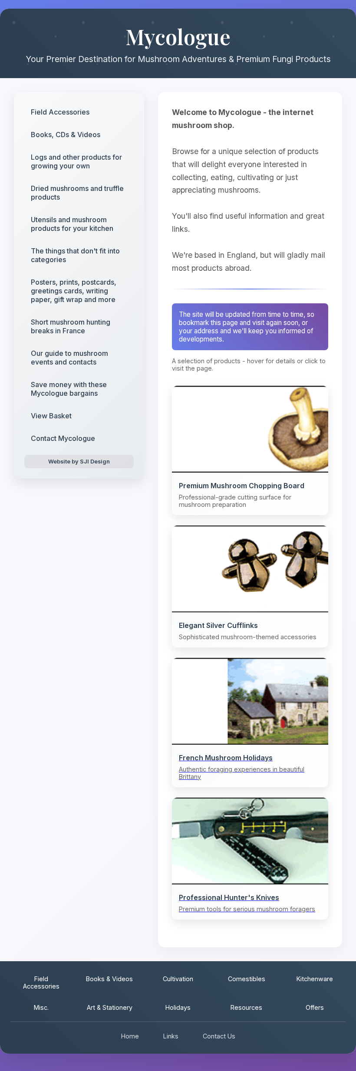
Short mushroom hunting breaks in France (70, 326)
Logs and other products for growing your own (76, 161)
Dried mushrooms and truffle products (77, 192)
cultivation (178, 978)
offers (315, 1007)
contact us (219, 1036)
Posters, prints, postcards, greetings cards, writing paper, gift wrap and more (73, 291)
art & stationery (109, 1007)
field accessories (41, 982)
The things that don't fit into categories (75, 255)
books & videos (109, 978)
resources (246, 1007)
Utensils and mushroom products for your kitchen (72, 224)
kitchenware (315, 978)
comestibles (246, 978)
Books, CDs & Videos (65, 134)
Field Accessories (60, 112)
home (130, 1036)
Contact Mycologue (63, 438)
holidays (178, 1007)
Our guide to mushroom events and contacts (69, 357)
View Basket (51, 415)
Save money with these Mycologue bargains (69, 389)
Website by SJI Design (79, 461)
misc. (41, 1007)
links (170, 1036)
